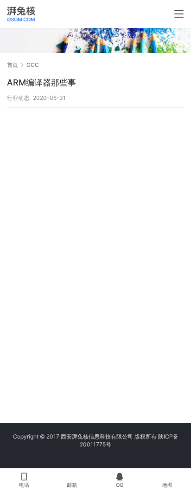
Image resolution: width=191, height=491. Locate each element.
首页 (12, 64)
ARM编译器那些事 (41, 82)
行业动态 (18, 97)
